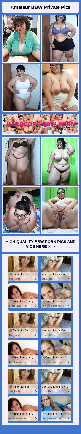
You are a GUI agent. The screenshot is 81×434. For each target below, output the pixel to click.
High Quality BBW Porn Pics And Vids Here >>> (41, 244)
